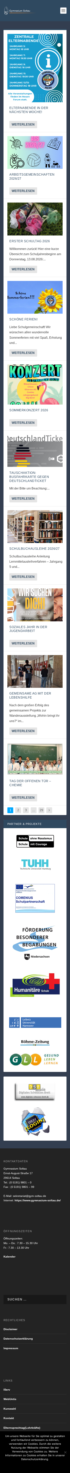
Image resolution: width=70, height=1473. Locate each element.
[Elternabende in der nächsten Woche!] (35, 68)
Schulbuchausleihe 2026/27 (34, 548)
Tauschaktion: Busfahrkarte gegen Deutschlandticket (29, 477)
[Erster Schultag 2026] (35, 219)
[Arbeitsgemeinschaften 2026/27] (35, 152)
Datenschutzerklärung (18, 1338)
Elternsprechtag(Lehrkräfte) (22, 1427)
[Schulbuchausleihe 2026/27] (35, 526)
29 (41, 810)
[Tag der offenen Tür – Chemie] (35, 759)
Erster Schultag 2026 (29, 241)
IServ (7, 1389)
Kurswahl (10, 1408)
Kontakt (9, 1418)
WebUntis (10, 1399)
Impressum (11, 1348)
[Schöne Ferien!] (35, 297)
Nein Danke (28, 1465)
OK (12, 1465)
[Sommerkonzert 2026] (35, 384)
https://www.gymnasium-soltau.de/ (38, 1200)
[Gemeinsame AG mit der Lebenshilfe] (35, 671)
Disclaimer (10, 1329)
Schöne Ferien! (23, 319)
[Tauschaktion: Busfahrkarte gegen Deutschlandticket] (35, 450)
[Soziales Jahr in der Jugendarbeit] (35, 604)
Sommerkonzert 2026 (28, 410)
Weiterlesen (23, 124)
